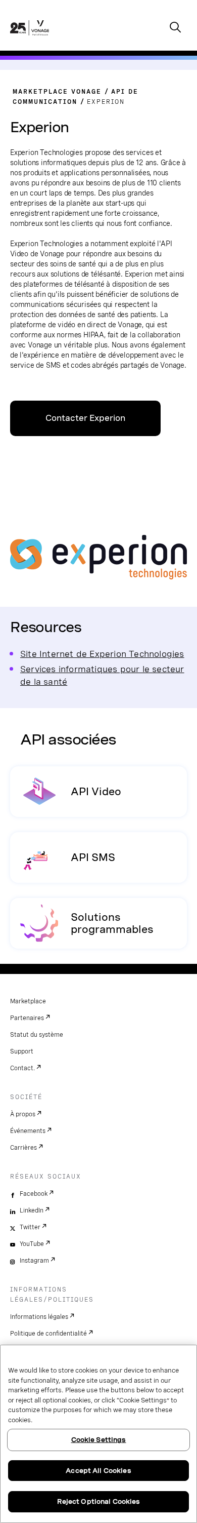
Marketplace (28, 1001)
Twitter (30, 1227)
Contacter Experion (85, 418)
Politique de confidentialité (48, 1333)
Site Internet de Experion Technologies (102, 653)
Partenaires (27, 1018)
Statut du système (36, 1034)
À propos (22, 1114)
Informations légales (39, 1316)
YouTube (32, 1243)
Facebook (33, 1193)
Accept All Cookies (98, 1470)
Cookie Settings (98, 1439)
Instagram (34, 1260)
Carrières (23, 1147)
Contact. (22, 1068)
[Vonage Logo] (29, 38)
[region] (98, 1434)
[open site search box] (175, 28)
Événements (27, 1131)
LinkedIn (31, 1210)
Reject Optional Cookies (98, 1501)
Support (21, 1051)
